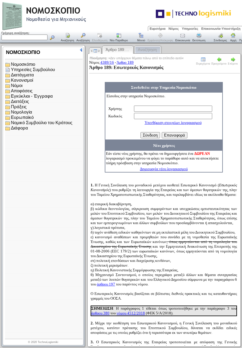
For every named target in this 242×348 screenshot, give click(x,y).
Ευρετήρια (158, 28)
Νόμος (174, 28)
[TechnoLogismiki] (67, 29)
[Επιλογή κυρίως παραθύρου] (67, 37)
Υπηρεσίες (190, 28)
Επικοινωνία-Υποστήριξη (221, 28)
